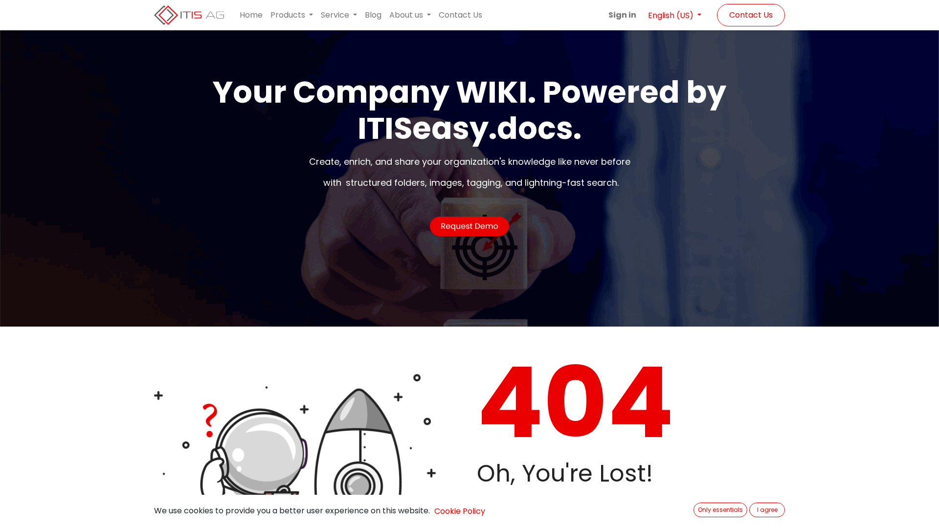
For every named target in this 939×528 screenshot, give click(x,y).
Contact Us (751, 15)
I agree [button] (767, 510)
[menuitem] (251, 15)
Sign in (622, 15)
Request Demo (469, 226)
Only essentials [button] (720, 510)
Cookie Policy (459, 511)
